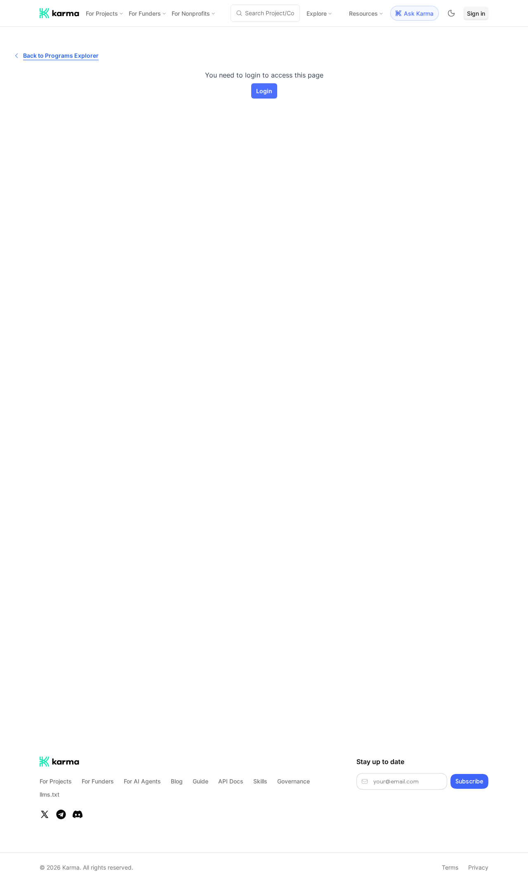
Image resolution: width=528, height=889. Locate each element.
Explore (316, 13)
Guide (200, 781)
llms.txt (49, 794)
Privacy (478, 867)
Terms (450, 867)
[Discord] (77, 814)
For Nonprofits (191, 13)
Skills (260, 781)
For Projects (102, 13)
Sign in (476, 13)
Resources (363, 13)
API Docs (230, 781)
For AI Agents (142, 781)
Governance (293, 781)
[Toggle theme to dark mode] (451, 13)
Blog (177, 781)
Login (264, 90)
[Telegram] (61, 814)
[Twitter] (45, 814)
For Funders (145, 13)
